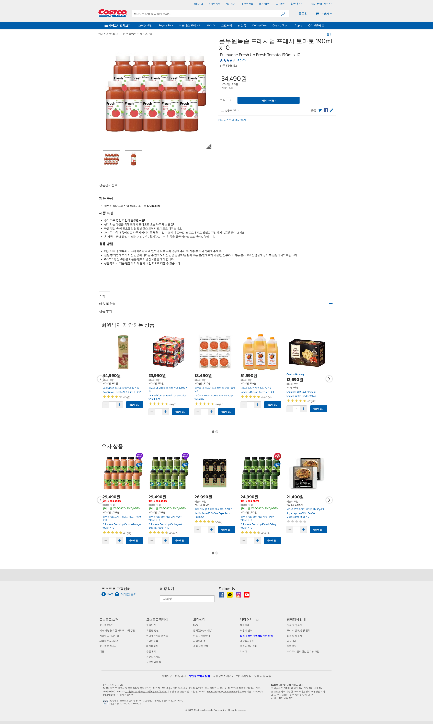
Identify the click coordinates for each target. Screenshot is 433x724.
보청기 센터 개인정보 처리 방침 (256, 635)
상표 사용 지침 (262, 676)
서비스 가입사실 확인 (282, 698)
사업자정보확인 (125, 694)
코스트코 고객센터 (116, 588)
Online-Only (259, 25)
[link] (320, 110)
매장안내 (244, 625)
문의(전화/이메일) (202, 630)
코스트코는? (105, 625)
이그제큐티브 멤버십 (157, 635)
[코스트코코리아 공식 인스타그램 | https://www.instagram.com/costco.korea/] (239, 596)
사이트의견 (199, 640)
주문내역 (151, 651)
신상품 (242, 25)
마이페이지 (152, 646)
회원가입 (151, 625)
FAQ (195, 625)
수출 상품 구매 (200, 646)
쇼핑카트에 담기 (269, 100)
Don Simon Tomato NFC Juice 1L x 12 (121, 392)
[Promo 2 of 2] (216, 432)
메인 (100, 33)
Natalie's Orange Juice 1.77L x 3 (257, 392)
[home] (113, 13)
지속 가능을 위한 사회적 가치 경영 (117, 630)
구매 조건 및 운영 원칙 (298, 630)
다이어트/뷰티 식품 (132, 33)
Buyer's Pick (165, 25)
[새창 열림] (106, 702)
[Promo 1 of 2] (213, 432)
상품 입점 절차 (294, 635)
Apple (298, 25)
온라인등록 (152, 640)
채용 (101, 651)
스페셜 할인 (145, 25)
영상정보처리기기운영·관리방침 (232, 676)
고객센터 (199, 619)
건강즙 (148, 33)
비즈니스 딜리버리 (190, 25)
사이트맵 (167, 676)
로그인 (303, 13)
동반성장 (291, 646)
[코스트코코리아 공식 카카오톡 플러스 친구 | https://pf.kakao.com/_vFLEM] (230, 596)
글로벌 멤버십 (153, 661)
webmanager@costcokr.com (222, 691)
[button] (285, 13)
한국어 (295, 3)
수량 (222, 100)
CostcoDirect (280, 25)
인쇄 (329, 34)
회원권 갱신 (152, 630)
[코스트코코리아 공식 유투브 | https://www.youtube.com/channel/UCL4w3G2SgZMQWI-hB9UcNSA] (246, 596)
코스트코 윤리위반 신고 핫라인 (303, 651)
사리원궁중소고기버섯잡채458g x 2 (305, 509)
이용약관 (180, 676)
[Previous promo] (100, 379)
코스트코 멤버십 (157, 619)
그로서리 (226, 25)
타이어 (211, 25)
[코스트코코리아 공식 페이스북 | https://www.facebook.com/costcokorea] (222, 596)
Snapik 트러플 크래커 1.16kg (301, 391)
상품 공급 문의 (294, 625)
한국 (326, 3)
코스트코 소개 (108, 619)
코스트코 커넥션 (108, 646)
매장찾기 (167, 588)
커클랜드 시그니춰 (109, 635)
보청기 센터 (246, 630)
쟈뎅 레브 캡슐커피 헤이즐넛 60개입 (214, 509)
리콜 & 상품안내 (201, 635)
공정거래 (291, 640)
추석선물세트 (316, 25)
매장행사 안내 (247, 640)
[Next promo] (329, 379)
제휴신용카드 (153, 656)
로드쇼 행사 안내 (249, 646)
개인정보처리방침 (199, 676)
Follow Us (227, 588)
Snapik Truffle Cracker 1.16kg (301, 395)
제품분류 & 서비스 (109, 640)
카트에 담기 (134, 404)
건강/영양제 (112, 33)
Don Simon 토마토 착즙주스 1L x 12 (120, 387)
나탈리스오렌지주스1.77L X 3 (256, 387)
